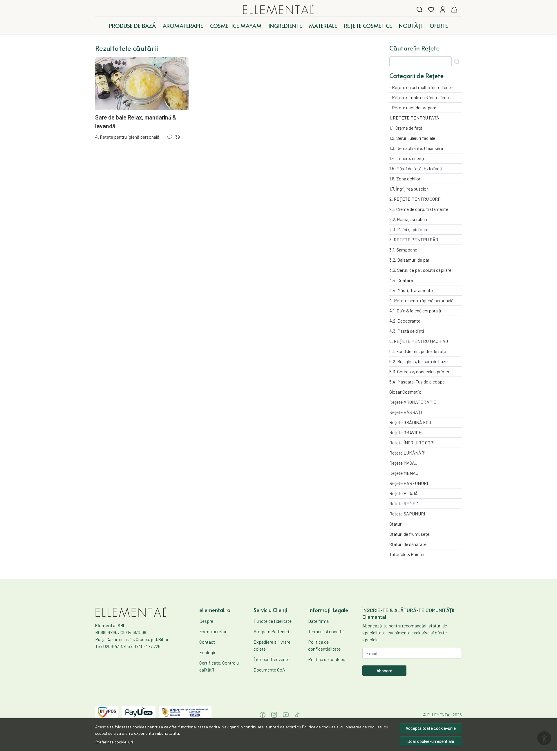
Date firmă (318, 621)
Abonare (384, 670)
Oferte (439, 25)
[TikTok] (297, 715)
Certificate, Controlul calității (219, 666)
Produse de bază (132, 25)
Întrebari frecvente (272, 659)
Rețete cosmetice (368, 25)
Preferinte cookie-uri (114, 741)
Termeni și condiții (326, 631)
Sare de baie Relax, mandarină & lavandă (135, 121)
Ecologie (207, 652)
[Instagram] (274, 715)
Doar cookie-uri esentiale (430, 741)
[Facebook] (262, 715)
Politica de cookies (319, 726)
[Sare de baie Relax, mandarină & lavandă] (142, 83)
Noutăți (411, 25)
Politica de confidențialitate (324, 645)
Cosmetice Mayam (235, 25)
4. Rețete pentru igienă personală (127, 137)
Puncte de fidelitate (273, 621)
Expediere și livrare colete (272, 645)
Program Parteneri (271, 631)
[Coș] (454, 9)
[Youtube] (286, 715)
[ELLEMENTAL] (278, 9)
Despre (206, 621)
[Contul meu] (442, 9)
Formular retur (213, 631)
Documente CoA (269, 669)
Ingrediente (285, 25)
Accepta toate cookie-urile (431, 728)
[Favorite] (431, 9)
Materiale (323, 25)
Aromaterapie (183, 25)
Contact (207, 642)
